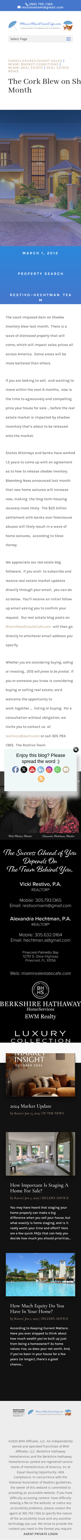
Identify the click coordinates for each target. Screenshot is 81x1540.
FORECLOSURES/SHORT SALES (35, 61)
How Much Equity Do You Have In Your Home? (37, 1308)
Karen (18, 1113)
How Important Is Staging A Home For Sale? (39, 1188)
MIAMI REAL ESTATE (25, 68)
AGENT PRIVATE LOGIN (41, 1534)
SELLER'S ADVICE (55, 1198)
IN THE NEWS (53, 1113)
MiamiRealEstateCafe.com (28, 626)
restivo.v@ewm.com (23, 736)
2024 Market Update (30, 1106)
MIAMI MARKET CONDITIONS (33, 64)
